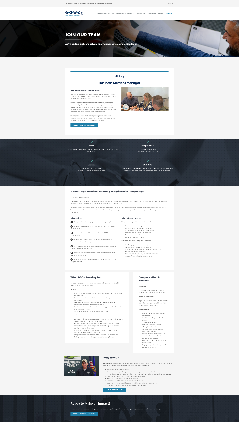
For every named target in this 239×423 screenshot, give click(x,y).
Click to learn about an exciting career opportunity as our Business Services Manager (88, 3)
